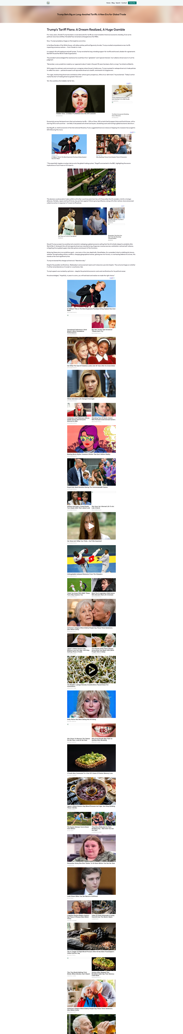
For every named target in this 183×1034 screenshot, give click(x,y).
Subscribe (132, 3)
